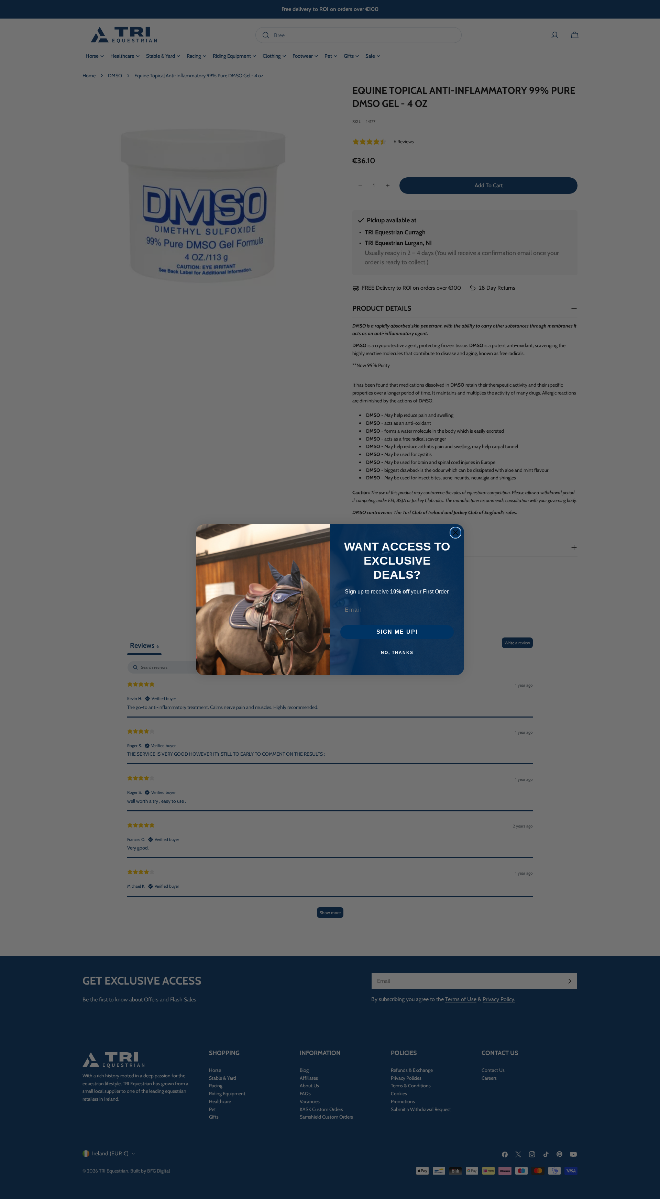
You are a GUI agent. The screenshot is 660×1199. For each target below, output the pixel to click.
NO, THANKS (397, 652)
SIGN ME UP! (397, 632)
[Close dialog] (455, 533)
